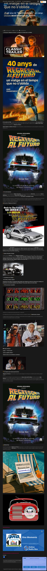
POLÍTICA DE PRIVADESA (36, 569)
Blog (37, 4)
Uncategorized (23, 30)
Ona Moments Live (6, 527)
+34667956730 (19, 1)
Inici (34, 4)
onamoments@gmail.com (27, 1)
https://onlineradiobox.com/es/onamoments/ (11, 553)
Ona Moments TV (8, 30)
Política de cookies (30, 569)
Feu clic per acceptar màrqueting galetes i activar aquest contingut (23, 45)
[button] (45, 558)
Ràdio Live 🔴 (41, 4)
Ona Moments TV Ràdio (16, 4)
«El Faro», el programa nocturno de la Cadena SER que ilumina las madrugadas (12, 561)
